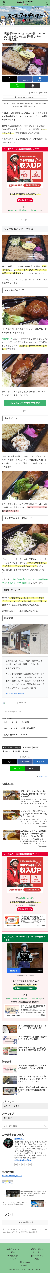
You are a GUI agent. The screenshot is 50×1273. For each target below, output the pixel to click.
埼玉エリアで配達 (14, 1250)
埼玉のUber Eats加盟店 (12, 748)
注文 (36, 748)
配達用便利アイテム (13, 1257)
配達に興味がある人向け (38, 1250)
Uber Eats (28, 748)
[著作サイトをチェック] (16, 1164)
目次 (23, 219)
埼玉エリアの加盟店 (37, 1257)
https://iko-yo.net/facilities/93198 (15, 693)
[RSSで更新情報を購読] (30, 1164)
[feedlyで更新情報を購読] (26, 1164)
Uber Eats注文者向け (25, 1263)
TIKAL (27, 751)
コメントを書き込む (25, 1222)
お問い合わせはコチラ (22, 1160)
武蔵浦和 (18, 751)
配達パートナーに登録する (25, 988)
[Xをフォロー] (19, 1164)
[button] (32, 85)
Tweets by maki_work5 (12, 1176)
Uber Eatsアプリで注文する (25, 403)
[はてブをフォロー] (23, 1164)
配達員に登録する (25, 200)
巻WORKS (19, 1139)
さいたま (8, 751)
